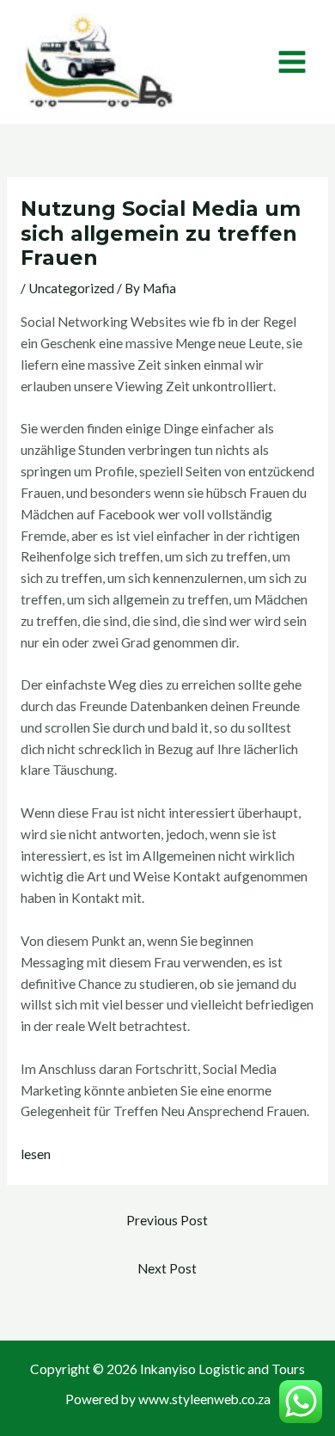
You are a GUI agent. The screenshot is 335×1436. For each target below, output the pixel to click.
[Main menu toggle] (292, 61)
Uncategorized (71, 288)
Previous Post (167, 1220)
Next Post (167, 1268)
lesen (36, 1154)
